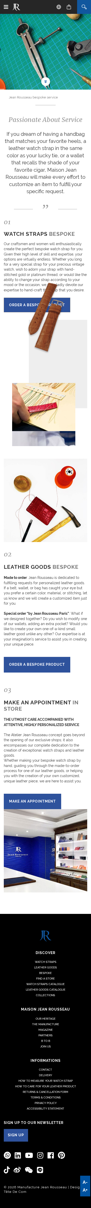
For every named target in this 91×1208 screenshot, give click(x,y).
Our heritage (46, 1018)
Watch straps (45, 962)
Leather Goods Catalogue (45, 989)
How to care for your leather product (45, 1086)
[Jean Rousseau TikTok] (7, 1170)
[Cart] (68, 7)
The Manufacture (45, 1024)
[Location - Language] (59, 7)
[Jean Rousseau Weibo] (17, 1170)
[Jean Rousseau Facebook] (51, 1155)
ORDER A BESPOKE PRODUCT (37, 664)
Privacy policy (46, 1103)
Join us (45, 1046)
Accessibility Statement (45, 1108)
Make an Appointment (32, 801)
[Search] (84, 7)
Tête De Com (15, 1192)
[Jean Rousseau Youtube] (29, 1155)
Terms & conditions (46, 1097)
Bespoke (45, 973)
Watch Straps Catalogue (45, 984)
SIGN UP (16, 1135)
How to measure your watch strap (45, 1081)
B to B (45, 1041)
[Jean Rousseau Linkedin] (18, 1155)
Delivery (45, 1075)
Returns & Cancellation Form (45, 1092)
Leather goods (45, 967)
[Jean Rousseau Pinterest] (61, 1155)
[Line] (40, 1170)
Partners (45, 1035)
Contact (45, 1069)
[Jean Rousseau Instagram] (40, 1155)
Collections (45, 995)
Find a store (45, 978)
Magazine (45, 1030)
